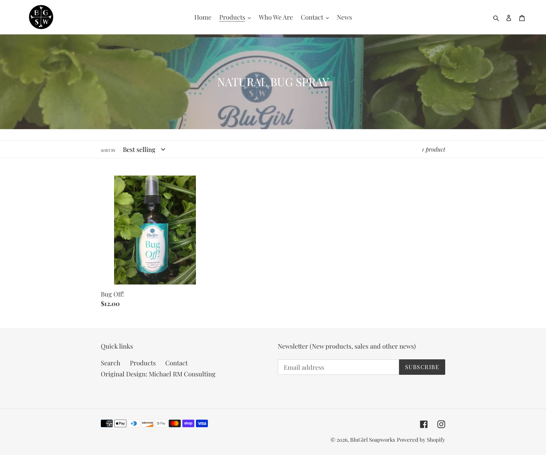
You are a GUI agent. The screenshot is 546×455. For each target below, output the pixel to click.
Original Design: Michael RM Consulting (158, 373)
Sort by (108, 150)
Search (110, 362)
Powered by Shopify (421, 439)
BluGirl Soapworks (372, 439)
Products (143, 362)
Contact (176, 362)
